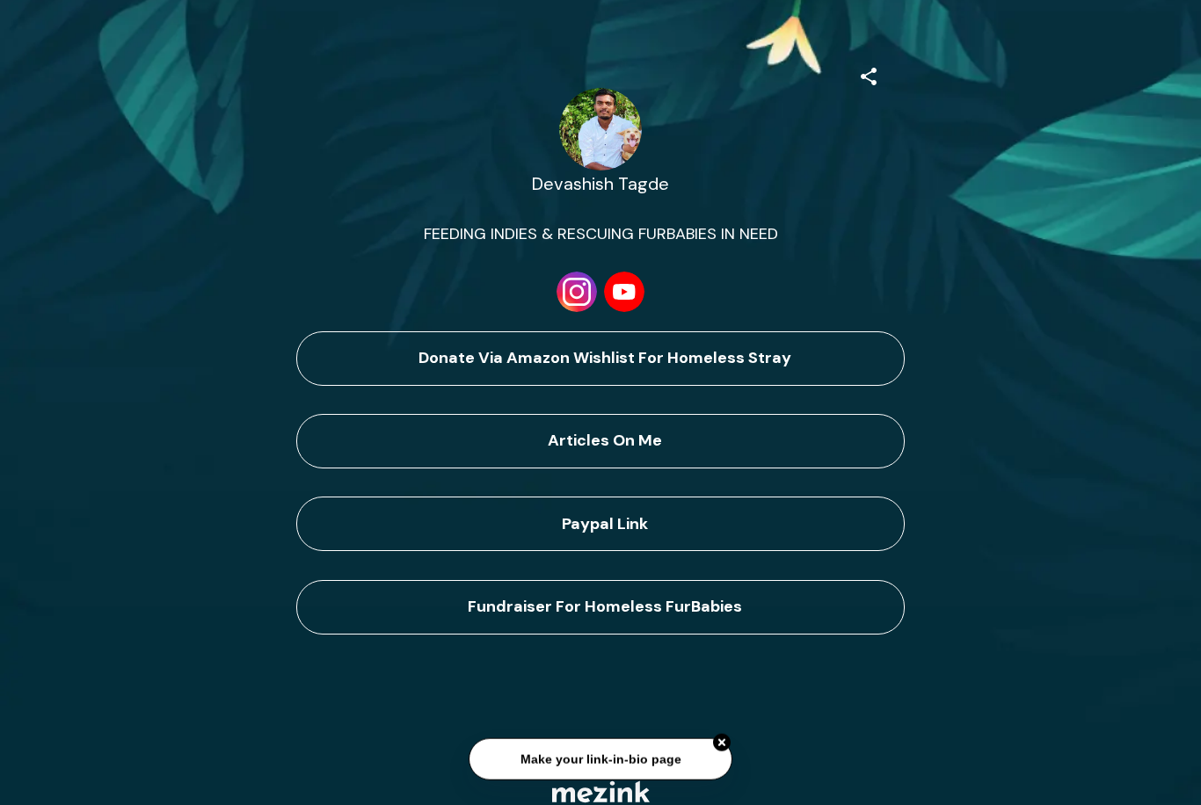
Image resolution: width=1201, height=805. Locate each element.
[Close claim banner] (722, 743)
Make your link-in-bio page (600, 759)
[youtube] (624, 292)
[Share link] (868, 74)
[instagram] (577, 292)
